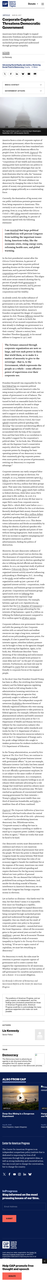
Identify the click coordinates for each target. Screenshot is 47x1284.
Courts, (27, 67)
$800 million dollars (34, 514)
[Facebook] (9, 1174)
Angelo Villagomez (20, 1127)
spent (24, 489)
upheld (5, 422)
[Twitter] (4, 1174)
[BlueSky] (30, 1174)
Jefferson (29, 316)
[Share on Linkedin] (16, 74)
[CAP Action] (10, 1245)
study (10, 578)
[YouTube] (14, 1174)
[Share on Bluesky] (22, 74)
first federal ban (9, 386)
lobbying (25, 593)
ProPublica (17, 703)
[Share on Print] (35, 74)
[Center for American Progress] (5, 4)
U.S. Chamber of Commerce (29, 605)
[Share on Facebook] (10, 74)
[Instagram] (19, 1174)
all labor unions (29, 618)
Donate (32, 3)
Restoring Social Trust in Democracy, (21, 66)
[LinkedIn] (25, 1174)
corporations (8, 273)
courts (17, 666)
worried (14, 230)
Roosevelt (24, 334)
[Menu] (43, 4)
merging (13, 758)
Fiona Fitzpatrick (8, 1127)
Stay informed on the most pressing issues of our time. (20, 1194)
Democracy (10, 1055)
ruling (17, 213)
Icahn (36, 801)
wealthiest (6, 935)
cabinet (13, 798)
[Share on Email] (29, 74)
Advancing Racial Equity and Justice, (17, 65)
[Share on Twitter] (4, 74)
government (29, 282)
